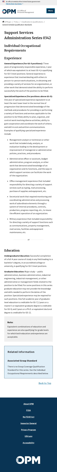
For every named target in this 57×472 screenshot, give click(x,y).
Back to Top (45, 383)
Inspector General (29, 423)
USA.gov (28, 436)
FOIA (28, 410)
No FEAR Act (28, 417)
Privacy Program (28, 430)
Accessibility (28, 443)
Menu (50, 11)
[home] (18, 13)
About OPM (28, 404)
